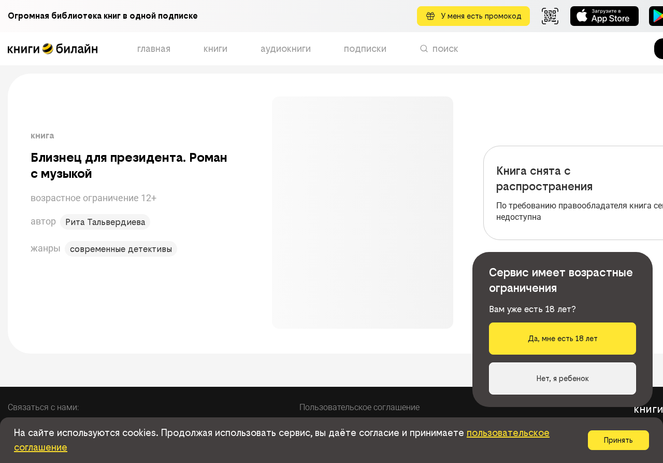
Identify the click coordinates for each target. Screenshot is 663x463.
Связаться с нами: (43, 407)
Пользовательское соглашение (359, 407)
